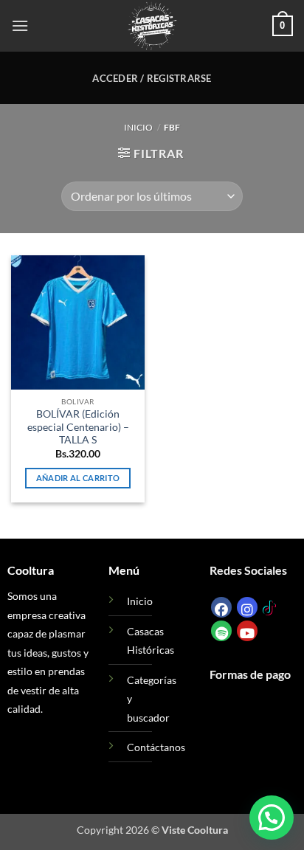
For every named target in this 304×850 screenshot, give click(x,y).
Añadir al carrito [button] (78, 478)
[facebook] (221, 607)
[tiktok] (269, 606)
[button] (20, 25)
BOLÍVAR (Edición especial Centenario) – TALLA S (78, 427)
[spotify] (221, 631)
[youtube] (247, 631)
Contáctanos (156, 747)
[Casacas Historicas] (152, 26)
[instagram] (247, 607)
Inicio (138, 127)
